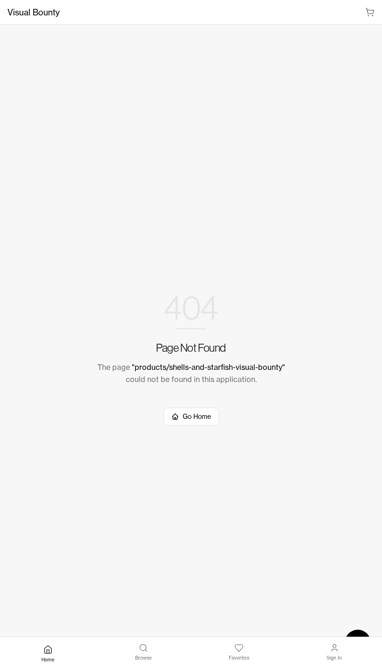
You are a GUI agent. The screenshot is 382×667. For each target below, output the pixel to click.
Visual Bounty (33, 12)
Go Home (197, 416)
